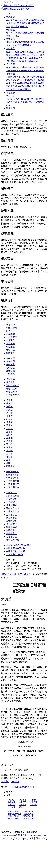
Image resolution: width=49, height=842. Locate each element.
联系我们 (24, 26)
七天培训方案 (25, 71)
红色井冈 (33, 805)
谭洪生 (39, 58)
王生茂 (30, 55)
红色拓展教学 (25, 45)
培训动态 (35, 33)
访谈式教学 (13, 45)
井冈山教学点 (23, 77)
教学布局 (26, 23)
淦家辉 (21, 61)
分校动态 (14, 36)
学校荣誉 (10, 93)
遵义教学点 (18, 80)
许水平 (14, 61)
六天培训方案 (37, 71)
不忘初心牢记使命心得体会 (18, 99)
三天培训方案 (12, 71)
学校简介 (10, 20)
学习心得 (10, 96)
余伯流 (16, 52)
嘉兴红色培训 (13, 811)
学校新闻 (19, 33)
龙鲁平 (9, 432)
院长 (28, 20)
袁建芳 (36, 55)
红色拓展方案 (25, 67)
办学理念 (17, 23)
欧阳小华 (18, 58)
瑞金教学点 (36, 83)
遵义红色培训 (13, 819)
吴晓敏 (23, 52)
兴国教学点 (30, 86)
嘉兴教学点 (11, 502)
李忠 (42, 52)
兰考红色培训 (27, 811)
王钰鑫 (28, 61)
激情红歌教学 (29, 42)
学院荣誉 (22, 800)
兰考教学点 (15, 83)
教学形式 (10, 350)
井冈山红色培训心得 (22, 102)
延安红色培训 (13, 816)
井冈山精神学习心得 (15, 548)
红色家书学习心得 (14, 554)
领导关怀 (10, 33)
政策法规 (10, 371)
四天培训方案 (12, 67)
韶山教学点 (20, 86)
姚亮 (11, 58)
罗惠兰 (30, 52)
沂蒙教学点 (26, 83)
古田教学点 (11, 77)
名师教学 (10, 48)
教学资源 (10, 74)
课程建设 (35, 23)
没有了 (12, 765)
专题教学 (10, 42)
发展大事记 (11, 337)
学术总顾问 (20, 20)
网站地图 (15, 781)
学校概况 (10, 17)
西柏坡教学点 (29, 80)
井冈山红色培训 (8, 574)
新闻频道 (10, 30)
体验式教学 (11, 389)
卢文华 (36, 52)
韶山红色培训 (29, 814)
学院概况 (11, 800)
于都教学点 (11, 533)
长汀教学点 (11, 524)
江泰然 (9, 55)
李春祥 (32, 58)
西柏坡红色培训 (14, 814)
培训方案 (10, 64)
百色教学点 (13, 89)
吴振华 (34, 61)
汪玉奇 (9, 52)
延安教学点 (34, 77)
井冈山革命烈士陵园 (18, 770)
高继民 (25, 58)
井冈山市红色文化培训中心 (24, 787)
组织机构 (35, 20)
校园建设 (15, 26)
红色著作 (11, 807)
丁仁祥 (9, 444)
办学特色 (10, 39)
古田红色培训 (27, 816)
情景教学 (19, 42)
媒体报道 (27, 33)
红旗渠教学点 (12, 511)
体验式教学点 (25, 89)
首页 (8, 14)
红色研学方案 (37, 67)
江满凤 (23, 55)
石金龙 (16, 55)
